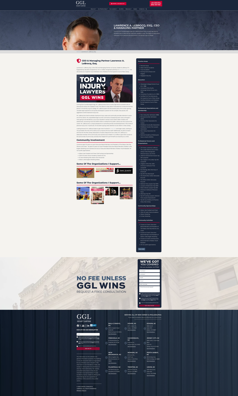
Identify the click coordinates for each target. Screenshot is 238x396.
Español (114, 3)
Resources (128, 9)
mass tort (113, 128)
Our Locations (113, 9)
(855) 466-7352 (155, 4)
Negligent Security (146, 75)
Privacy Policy (81, 390)
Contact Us (141, 9)
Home (78, 51)
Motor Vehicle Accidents (147, 67)
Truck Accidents (145, 69)
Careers (135, 9)
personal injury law (124, 69)
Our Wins (121, 9)
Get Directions (112, 334)
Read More (141, 249)
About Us (93, 9)
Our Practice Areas (102, 9)
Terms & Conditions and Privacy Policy (152, 302)
